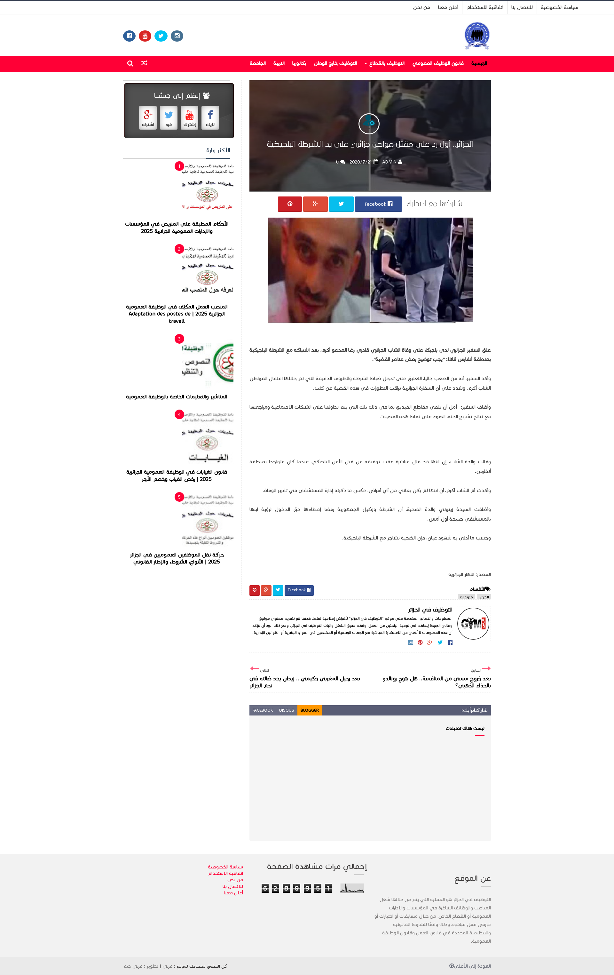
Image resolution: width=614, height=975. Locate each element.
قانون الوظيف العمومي (438, 63)
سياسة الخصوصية (559, 7)
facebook (263, 710)
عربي (167, 966)
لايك (210, 124)
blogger (310, 710)
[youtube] (145, 36)
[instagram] (177, 36)
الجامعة (258, 63)
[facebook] (129, 36)
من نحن (421, 7)
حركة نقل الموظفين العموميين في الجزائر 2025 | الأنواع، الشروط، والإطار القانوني (177, 558)
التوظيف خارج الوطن (335, 63)
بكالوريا (299, 63)
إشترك (190, 124)
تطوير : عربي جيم (140, 966)
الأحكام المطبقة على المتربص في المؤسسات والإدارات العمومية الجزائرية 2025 (177, 228)
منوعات (466, 597)
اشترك (148, 124)
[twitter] (161, 36)
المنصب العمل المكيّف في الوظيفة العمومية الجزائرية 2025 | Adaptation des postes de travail (177, 314)
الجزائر (484, 597)
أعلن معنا (448, 7)
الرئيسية (479, 63)
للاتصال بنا (522, 7)
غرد (169, 124)
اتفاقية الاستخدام (484, 7)
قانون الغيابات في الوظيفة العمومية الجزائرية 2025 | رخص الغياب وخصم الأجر (176, 476)
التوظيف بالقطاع (387, 63)
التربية (279, 63)
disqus (286, 710)
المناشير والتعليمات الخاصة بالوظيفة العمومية (176, 397)
